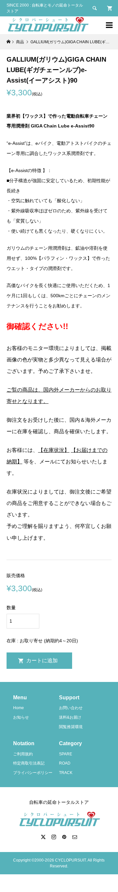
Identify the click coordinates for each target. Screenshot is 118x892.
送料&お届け (70, 717)
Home (18, 708)
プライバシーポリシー (32, 772)
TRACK (65, 772)
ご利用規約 (23, 754)
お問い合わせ (71, 708)
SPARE (65, 754)
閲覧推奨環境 (71, 727)
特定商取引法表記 (29, 763)
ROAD (64, 763)
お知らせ (21, 717)
